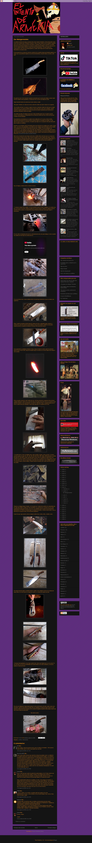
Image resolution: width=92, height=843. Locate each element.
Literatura (63, 586)
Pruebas (62, 565)
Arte (61, 537)
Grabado (63, 551)
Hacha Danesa (69, 177)
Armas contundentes (65, 577)
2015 (63, 505)
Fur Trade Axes (64, 298)
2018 (63, 483)
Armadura (63, 581)
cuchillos (20, 739)
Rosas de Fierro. (65, 95)
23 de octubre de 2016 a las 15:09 (24, 818)
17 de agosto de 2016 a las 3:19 (23, 788)
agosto (65, 490)
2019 (63, 481)
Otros (62, 541)
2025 (63, 469)
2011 (63, 513)
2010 (63, 515)
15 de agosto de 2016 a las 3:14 (23, 750)
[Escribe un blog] (40, 738)
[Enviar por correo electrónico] (39, 738)
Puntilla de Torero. (70, 140)
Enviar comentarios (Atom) (37, 831)
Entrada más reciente (19, 827)
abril (64, 497)
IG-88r (18, 790)
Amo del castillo (20, 753)
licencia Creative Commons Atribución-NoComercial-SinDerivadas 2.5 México (68, 606)
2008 (63, 519)
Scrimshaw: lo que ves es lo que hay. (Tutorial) (72, 220)
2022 (63, 475)
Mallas (62, 588)
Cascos (62, 579)
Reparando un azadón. (71, 209)
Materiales (63, 555)
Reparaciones (64, 574)
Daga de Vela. (69, 158)
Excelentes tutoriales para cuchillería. (69, 293)
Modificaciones (64, 558)
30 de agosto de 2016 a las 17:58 (24, 809)
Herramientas (25, 739)
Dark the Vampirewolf (65, 271)
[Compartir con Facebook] (43, 738)
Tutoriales (63, 546)
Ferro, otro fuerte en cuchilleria (68, 273)
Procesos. (63, 529)
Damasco (63, 591)
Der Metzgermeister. (67, 492)
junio (64, 495)
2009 (63, 517)
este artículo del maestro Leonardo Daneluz (27, 133)
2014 (63, 507)
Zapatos (62, 593)
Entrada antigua (52, 827)
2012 (63, 511)
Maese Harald (64, 268)
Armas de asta (64, 560)
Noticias (62, 532)
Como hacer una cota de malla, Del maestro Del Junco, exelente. (69, 281)
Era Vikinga (63, 544)
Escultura (63, 570)
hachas (62, 548)
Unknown (19, 799)
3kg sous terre (64, 266)
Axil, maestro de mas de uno (67, 260)
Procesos (63, 572)
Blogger (55, 840)
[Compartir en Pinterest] (44, 738)
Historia (62, 553)
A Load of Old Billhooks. (66, 296)
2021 (63, 477)
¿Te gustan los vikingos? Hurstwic (68, 284)
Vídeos (62, 534)
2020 (63, 479)
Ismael (18, 771)
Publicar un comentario (20, 821)
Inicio (36, 827)
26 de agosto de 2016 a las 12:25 (24, 797)
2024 (63, 471)
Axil (18, 745)
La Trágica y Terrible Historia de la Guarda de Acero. (72, 200)
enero (64, 502)
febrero (65, 501)
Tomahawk (68, 148)
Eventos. (62, 562)
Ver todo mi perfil (71, 46)
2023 (63, 473)
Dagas (62, 567)
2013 (63, 509)
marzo (64, 499)
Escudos (62, 584)
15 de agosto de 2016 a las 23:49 (24, 768)
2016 (63, 487)
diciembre (65, 489)
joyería (62, 596)
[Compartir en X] (41, 738)
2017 (63, 485)
